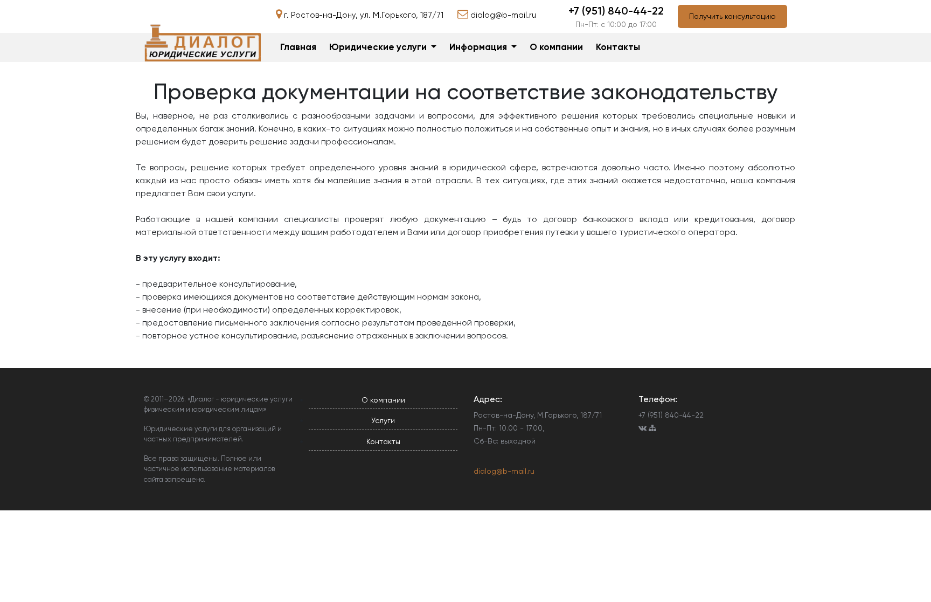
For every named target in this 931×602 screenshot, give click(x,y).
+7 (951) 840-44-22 (616, 10)
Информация (479, 46)
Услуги (383, 420)
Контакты (618, 46)
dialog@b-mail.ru (504, 471)
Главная (298, 46)
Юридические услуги (379, 46)
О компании (556, 46)
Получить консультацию (732, 16)
